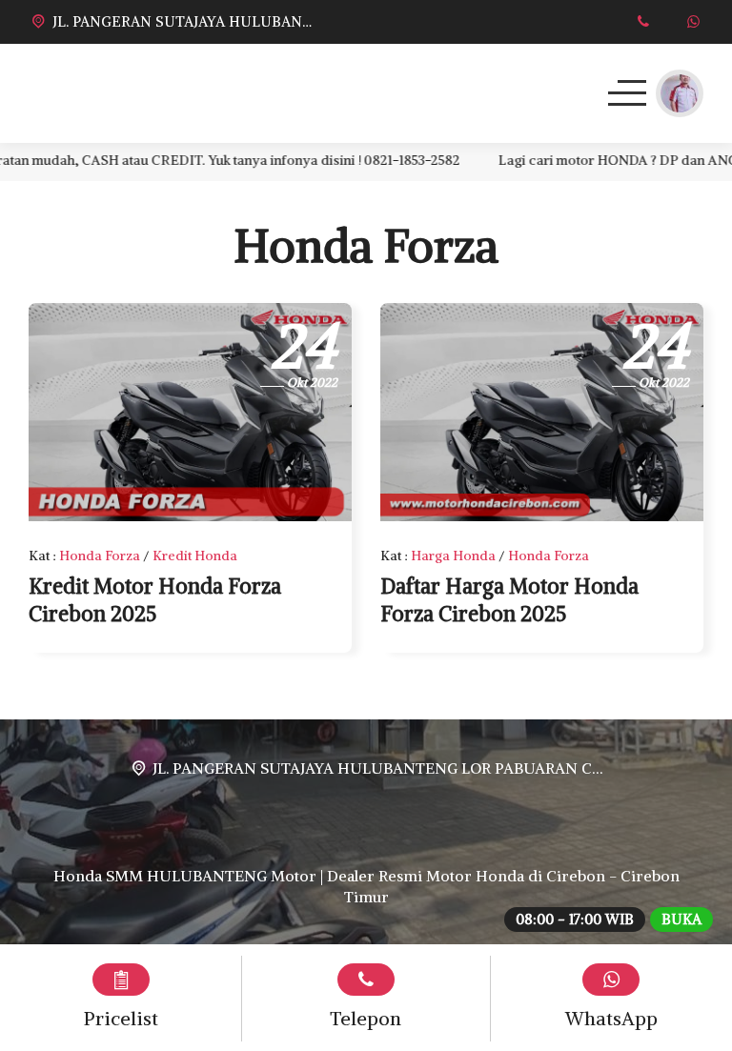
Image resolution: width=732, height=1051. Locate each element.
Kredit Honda (194, 555)
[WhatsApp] (693, 21)
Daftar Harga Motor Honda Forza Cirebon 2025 (509, 600)
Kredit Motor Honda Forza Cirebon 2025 (155, 600)
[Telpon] (643, 21)
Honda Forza (99, 555)
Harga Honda (453, 555)
